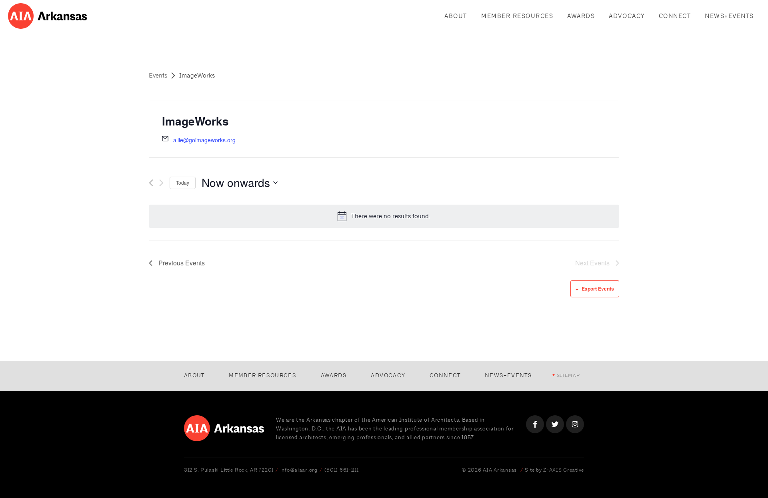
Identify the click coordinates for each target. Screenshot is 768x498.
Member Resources (517, 16)
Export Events (598, 288)
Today (182, 182)
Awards (581, 16)
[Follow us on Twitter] (555, 424)
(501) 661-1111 (341, 469)
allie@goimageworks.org (204, 140)
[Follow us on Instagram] (575, 424)
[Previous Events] (151, 183)
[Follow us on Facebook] (535, 424)
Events (158, 75)
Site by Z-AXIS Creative (554, 469)
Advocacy (626, 16)
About (455, 16)
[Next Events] (161, 183)
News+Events (729, 16)
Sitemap (568, 375)
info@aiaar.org (299, 469)
